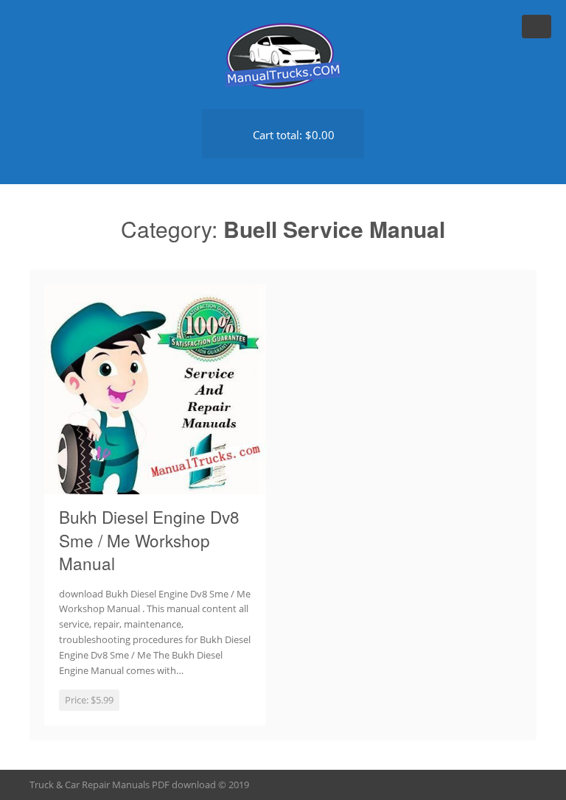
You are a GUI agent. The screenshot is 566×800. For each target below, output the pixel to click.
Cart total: (292, 134)
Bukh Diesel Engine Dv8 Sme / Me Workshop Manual (149, 540)
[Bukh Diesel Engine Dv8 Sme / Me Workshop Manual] (155, 485)
